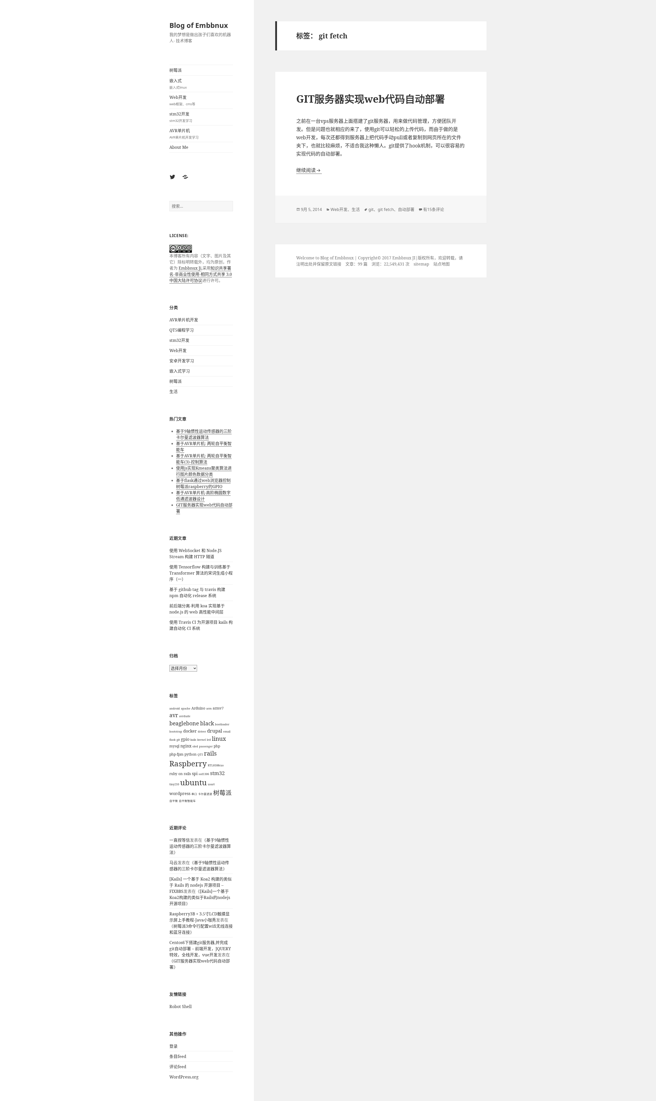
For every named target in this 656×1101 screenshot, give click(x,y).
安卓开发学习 (181, 361)
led (209, 740)
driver (202, 731)
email (226, 731)
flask (172, 740)
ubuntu (193, 782)
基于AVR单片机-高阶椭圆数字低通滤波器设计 (203, 496)
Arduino (198, 708)
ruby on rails (180, 773)
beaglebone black (191, 723)
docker (190, 731)
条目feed (177, 1056)
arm (209, 708)
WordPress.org (184, 1077)
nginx (185, 746)
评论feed (177, 1067)
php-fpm (176, 754)
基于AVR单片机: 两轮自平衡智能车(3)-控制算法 (204, 459)
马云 (173, 862)
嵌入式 (178, 84)
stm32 (217, 773)
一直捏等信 (179, 840)
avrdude (184, 716)
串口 (194, 794)
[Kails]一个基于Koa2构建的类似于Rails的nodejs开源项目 (199, 897)
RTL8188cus (216, 765)
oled (195, 746)
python (190, 754)
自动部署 (406, 209)
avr (173, 715)
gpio (185, 739)
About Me (178, 147)
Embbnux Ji (190, 268)
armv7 (218, 708)
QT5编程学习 (181, 330)
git (178, 740)
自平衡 (173, 801)
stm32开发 (180, 117)
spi (195, 773)
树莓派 (175, 70)
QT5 (200, 754)
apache (185, 708)
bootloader (222, 724)
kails (193, 740)
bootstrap (175, 731)
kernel (201, 740)
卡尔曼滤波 (205, 794)
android (174, 708)
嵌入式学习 (179, 371)
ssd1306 (204, 774)
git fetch (386, 209)
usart (211, 784)
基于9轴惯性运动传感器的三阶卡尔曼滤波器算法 (204, 434)
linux (219, 739)
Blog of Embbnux (198, 25)
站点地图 (441, 264)
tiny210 (174, 784)
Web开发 (182, 100)
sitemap (421, 264)
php (217, 746)
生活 (173, 391)
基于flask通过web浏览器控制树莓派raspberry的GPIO (203, 483)
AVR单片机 (184, 134)
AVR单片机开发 (183, 320)
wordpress (179, 793)
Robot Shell (180, 1006)
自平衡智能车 (187, 801)
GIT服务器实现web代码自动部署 (370, 98)
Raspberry (188, 763)
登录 (173, 1046)
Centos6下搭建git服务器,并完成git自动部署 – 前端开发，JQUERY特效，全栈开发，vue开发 (200, 949)
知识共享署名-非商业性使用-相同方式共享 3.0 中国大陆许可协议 (200, 274)
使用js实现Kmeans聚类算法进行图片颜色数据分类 (204, 471)
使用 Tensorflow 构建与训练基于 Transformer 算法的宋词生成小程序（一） (201, 573)
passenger (206, 746)
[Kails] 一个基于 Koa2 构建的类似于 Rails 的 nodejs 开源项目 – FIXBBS (200, 885)
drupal (214, 731)
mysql (174, 746)
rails (210, 753)
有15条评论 (433, 209)
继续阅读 (309, 170)
